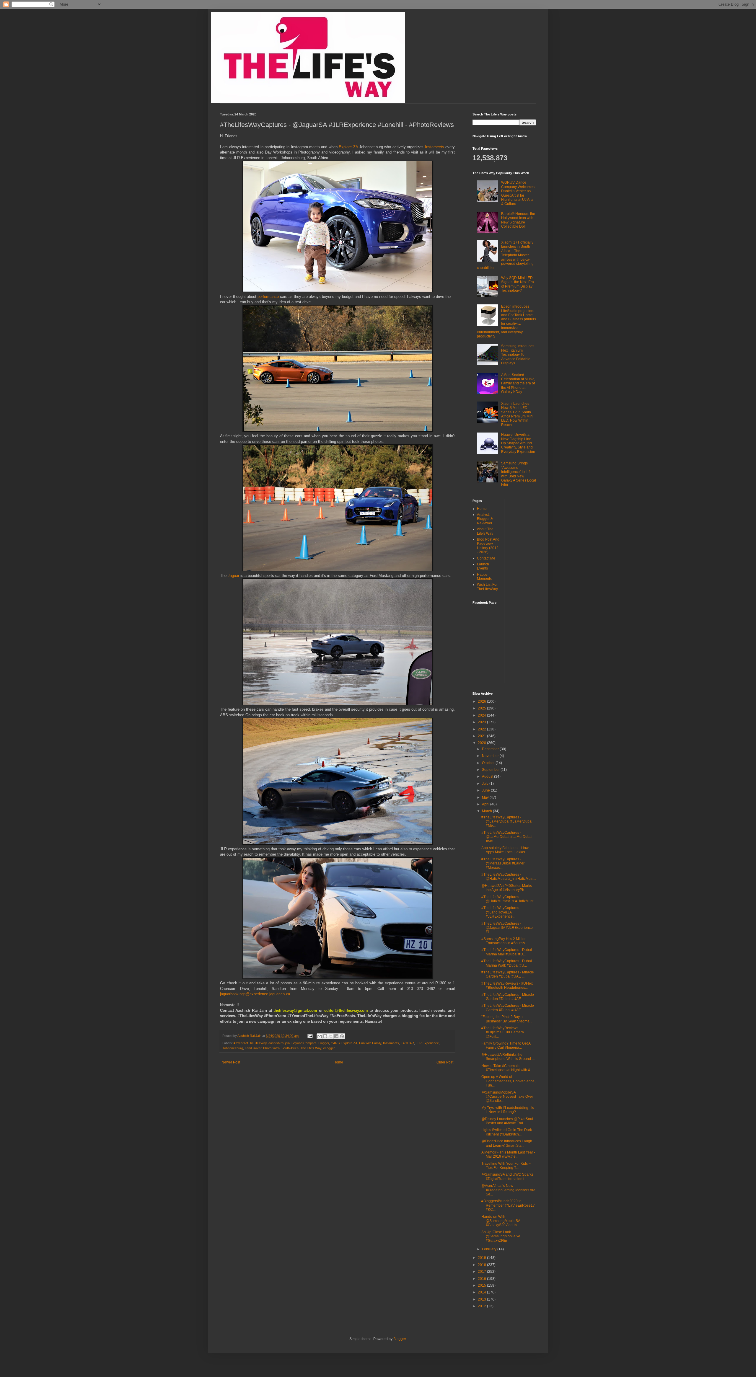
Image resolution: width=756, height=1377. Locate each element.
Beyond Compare (304, 1043)
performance (269, 296)
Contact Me (486, 558)
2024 (482, 715)
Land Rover (253, 1048)
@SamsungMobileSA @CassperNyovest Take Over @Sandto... (507, 1096)
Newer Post (230, 1062)
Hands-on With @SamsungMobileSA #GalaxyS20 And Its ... (501, 1221)
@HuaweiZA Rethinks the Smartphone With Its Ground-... (508, 1057)
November (491, 756)
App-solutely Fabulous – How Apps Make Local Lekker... (505, 850)
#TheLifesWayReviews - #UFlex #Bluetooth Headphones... (507, 985)
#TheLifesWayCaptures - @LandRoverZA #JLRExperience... (501, 912)
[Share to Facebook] (336, 1036)
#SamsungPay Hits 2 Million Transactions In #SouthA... (504, 941)
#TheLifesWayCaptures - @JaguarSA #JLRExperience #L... (507, 927)
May (486, 797)
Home (338, 1062)
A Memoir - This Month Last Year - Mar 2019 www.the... (508, 1154)
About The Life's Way (485, 531)
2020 (482, 743)
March (487, 811)
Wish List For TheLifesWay (487, 587)
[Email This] (319, 1036)
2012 (482, 1306)
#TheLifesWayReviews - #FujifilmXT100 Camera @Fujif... (502, 1032)
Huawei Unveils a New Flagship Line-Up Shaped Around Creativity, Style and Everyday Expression (518, 443)
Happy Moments (484, 576)
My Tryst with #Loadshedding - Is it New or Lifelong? (507, 1110)
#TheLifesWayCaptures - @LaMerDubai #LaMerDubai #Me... (506, 821)
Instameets (435, 147)
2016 (482, 1279)
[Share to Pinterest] (342, 1036)
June (486, 790)
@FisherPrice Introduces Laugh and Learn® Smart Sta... (506, 1143)
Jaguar (234, 575)
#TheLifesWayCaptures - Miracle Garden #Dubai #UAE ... (507, 974)
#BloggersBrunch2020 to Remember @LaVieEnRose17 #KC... (508, 1205)
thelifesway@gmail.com (295, 1010)
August (488, 776)
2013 (482, 1299)
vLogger (329, 1048)
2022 (482, 729)
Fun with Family (370, 1043)
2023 (482, 722)
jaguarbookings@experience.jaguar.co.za (255, 994)
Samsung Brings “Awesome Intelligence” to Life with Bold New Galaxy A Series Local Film (518, 474)
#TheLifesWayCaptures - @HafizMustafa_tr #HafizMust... (508, 876)
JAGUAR (407, 1043)
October (489, 763)
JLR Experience (427, 1043)
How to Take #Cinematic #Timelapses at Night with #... (507, 1068)
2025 (482, 708)
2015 (482, 1285)
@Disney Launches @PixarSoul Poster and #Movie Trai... (507, 1121)
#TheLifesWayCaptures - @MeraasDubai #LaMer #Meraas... (502, 863)
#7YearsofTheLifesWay (250, 1043)
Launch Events (483, 566)
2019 (482, 1258)
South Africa (290, 1048)
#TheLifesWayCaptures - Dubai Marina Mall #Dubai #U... (506, 952)
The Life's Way (310, 1048)
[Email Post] (310, 1035)
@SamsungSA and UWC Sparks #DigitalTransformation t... (507, 1176)
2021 (482, 736)
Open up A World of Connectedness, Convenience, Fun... (508, 1081)
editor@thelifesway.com (346, 1010)
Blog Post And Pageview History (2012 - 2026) (488, 545)
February (489, 1249)
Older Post (444, 1062)
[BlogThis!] (325, 1036)
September (491, 770)
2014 (482, 1292)
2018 (482, 1265)
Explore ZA (348, 147)
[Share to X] (331, 1036)
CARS (335, 1043)
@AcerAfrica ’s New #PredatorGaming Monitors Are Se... (508, 1190)
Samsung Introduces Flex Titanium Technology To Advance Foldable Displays (517, 354)
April (486, 804)
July (485, 784)
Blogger (323, 1043)
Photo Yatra (271, 1048)
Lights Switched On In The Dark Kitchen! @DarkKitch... (506, 1132)
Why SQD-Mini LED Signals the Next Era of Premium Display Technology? (517, 284)
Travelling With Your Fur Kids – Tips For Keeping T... (506, 1165)
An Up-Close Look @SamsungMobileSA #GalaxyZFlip (500, 1236)
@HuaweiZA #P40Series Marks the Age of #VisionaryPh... (506, 888)
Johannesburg (232, 1048)
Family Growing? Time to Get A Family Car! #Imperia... (505, 1045)
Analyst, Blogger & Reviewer (485, 519)
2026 (482, 701)
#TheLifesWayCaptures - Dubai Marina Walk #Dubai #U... (506, 963)
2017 (482, 1272)
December (491, 749)
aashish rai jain (279, 1043)
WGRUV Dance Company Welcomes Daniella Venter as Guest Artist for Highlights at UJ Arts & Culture (518, 193)
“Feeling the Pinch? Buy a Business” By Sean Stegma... (506, 1019)
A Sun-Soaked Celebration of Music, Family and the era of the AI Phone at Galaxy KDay (518, 383)
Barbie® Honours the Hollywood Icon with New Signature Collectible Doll (518, 220)
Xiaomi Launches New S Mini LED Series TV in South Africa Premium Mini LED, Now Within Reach (517, 414)
